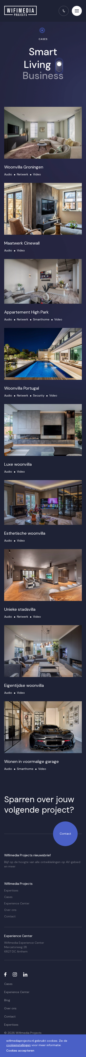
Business (43, 76)
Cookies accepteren (20, 1050)
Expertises (11, 890)
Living (37, 65)
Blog (7, 1000)
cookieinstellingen (18, 1045)
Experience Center (16, 903)
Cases (8, 897)
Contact (65, 833)
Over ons (10, 910)
